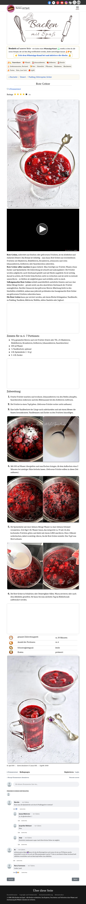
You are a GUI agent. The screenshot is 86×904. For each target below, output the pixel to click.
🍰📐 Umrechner (14, 62)
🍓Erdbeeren (51, 62)
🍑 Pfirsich (26, 62)
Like (14, 809)
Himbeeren (58, 66)
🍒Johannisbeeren (38, 62)
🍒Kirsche (61, 62)
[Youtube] (62, 2)
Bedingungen (25, 772)
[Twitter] (54, 2)
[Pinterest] (58, 2)
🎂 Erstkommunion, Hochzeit (17, 66)
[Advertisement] (43, 28)
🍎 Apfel (31, 70)
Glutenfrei (40, 66)
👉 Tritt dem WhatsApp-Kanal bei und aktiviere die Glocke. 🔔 (43, 55)
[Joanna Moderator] (8, 794)
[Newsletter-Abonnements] (70, 4)
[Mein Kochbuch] (78, 4)
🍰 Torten (10, 70)
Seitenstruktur (59, 895)
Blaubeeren (67, 66)
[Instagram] (66, 2)
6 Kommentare (15, 89)
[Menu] (77, 8)
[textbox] (46, 785)
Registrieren (69, 772)
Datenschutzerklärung (46, 895)
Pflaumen (49, 66)
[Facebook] (49, 2)
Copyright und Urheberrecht (28, 895)
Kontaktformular (12, 895)
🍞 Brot (32, 66)
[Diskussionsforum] (74, 4)
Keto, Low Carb (21, 70)
